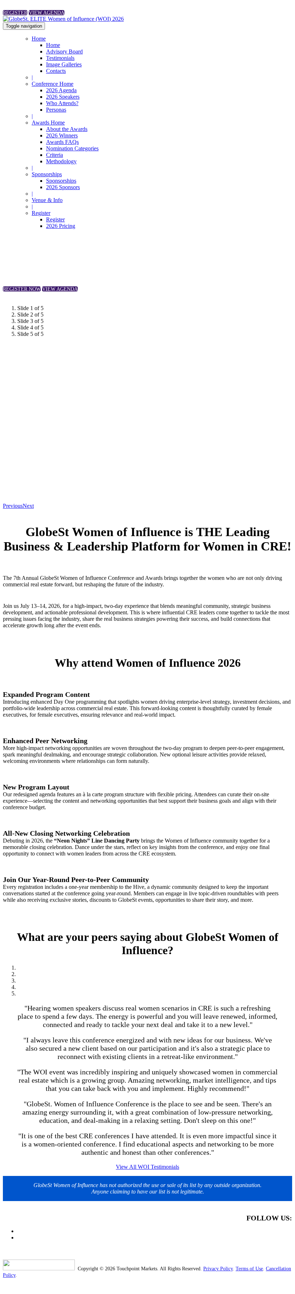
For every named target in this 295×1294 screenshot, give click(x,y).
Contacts (56, 71)
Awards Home (48, 122)
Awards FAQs (62, 142)
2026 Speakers (63, 97)
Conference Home (52, 84)
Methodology (61, 161)
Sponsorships (47, 174)
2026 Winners (62, 135)
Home (39, 39)
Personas (56, 110)
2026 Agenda (61, 90)
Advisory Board (64, 51)
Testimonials (60, 58)
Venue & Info (47, 200)
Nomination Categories (72, 148)
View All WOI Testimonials (147, 1167)
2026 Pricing (60, 226)
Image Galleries (64, 64)
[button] (15, 12)
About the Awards (66, 129)
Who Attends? (62, 103)
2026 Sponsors (63, 187)
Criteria (54, 155)
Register (41, 213)
